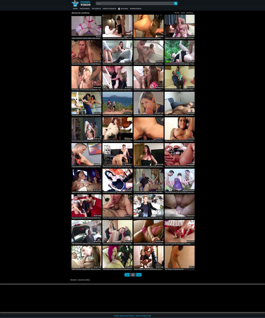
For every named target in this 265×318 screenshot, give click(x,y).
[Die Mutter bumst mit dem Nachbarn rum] (149, 77)
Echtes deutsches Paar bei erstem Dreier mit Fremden (182, 192)
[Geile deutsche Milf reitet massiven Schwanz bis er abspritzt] (86, 103)
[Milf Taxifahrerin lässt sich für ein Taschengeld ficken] (86, 231)
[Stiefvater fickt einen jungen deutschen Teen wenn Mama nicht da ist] (180, 77)
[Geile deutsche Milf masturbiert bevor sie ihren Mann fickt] (180, 103)
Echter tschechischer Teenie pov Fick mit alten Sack (119, 192)
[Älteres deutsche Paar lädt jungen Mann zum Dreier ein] (117, 26)
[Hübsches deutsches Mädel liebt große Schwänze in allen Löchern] (86, 154)
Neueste (177, 13)
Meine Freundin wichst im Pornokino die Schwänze (88, 192)
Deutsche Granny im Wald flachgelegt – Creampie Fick (182, 64)
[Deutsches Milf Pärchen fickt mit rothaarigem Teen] (117, 231)
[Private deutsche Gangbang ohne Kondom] (149, 26)
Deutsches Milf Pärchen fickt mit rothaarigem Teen (119, 243)
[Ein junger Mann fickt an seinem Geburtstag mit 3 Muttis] (117, 77)
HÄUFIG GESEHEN (109, 9)
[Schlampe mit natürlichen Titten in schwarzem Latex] (149, 128)
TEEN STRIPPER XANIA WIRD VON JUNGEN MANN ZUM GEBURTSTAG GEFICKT (98, 38)
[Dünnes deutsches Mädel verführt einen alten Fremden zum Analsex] (86, 128)
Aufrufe (183, 13)
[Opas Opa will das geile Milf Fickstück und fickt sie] (180, 205)
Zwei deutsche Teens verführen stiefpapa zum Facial (119, 269)
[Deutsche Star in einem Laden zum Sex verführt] (117, 154)
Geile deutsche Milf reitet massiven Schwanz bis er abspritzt (91, 115)
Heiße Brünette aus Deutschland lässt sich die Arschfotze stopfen (186, 166)
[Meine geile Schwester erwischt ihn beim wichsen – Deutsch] (149, 154)
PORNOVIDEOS (135, 9)
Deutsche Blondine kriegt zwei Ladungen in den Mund (120, 115)
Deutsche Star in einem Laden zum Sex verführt (118, 166)
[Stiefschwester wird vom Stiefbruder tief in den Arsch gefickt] (149, 257)
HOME (75, 9)
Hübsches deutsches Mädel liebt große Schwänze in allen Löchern (93, 166)
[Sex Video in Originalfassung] (180, 257)
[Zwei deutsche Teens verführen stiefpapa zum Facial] (117, 257)
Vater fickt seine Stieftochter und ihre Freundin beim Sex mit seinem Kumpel (96, 269)
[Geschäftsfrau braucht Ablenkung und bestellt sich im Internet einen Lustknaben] (149, 103)
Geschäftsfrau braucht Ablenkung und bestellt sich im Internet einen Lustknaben (159, 115)
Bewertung (190, 13)
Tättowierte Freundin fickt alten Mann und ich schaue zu (183, 141)
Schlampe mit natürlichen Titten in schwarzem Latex (150, 141)
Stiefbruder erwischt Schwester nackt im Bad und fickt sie (152, 64)
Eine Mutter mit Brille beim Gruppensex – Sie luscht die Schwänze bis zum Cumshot (98, 89)
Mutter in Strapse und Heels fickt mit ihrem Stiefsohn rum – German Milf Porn (128, 218)
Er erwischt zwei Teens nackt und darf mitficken (149, 192)
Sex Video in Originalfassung (174, 269)
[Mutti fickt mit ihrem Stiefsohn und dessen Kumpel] (149, 231)
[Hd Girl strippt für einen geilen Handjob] (180, 231)
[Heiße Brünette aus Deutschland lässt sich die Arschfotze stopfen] (180, 154)
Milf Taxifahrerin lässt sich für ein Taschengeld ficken (88, 243)
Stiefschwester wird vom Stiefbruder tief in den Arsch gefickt (153, 269)
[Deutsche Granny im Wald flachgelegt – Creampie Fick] (180, 51)
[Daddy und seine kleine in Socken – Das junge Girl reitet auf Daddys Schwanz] (180, 26)
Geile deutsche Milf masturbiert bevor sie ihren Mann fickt (183, 115)
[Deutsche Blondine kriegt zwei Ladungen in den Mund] (117, 103)
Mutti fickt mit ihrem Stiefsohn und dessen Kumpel (150, 243)
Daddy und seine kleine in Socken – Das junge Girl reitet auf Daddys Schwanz (189, 38)
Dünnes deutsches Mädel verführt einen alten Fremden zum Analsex (93, 141)
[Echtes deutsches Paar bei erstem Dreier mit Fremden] (180, 180)
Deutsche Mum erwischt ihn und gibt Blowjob (86, 64)
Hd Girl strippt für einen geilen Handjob (178, 243)
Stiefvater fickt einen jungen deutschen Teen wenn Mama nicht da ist (187, 89)
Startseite (73, 280)
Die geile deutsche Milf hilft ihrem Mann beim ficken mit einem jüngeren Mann (97, 218)
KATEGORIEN (85, 9)
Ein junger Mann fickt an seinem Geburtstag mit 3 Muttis (121, 89)
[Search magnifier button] (176, 3)
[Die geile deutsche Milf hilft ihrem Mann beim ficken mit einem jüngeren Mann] (86, 205)
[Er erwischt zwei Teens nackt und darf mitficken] (149, 180)
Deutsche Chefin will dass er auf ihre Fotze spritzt (119, 141)
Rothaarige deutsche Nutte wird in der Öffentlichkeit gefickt (153, 218)
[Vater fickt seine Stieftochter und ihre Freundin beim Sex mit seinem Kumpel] (86, 257)
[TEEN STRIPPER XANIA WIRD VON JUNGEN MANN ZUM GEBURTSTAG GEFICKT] (86, 26)
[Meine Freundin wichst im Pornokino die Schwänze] (86, 180)
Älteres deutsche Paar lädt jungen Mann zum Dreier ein (120, 38)
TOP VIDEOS (96, 9)
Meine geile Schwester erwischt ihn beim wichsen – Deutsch (153, 166)
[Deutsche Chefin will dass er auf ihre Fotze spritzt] (117, 128)
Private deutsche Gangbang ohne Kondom (147, 38)
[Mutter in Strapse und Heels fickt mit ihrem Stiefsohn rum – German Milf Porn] (117, 205)
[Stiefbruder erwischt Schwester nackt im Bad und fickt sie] (149, 51)
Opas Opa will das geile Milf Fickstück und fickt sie (181, 218)
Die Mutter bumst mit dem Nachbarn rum (147, 89)
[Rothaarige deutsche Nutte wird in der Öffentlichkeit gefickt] (149, 205)
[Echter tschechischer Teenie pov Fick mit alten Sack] (117, 180)
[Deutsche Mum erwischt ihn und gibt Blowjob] (86, 51)
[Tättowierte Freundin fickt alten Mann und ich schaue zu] (180, 128)
